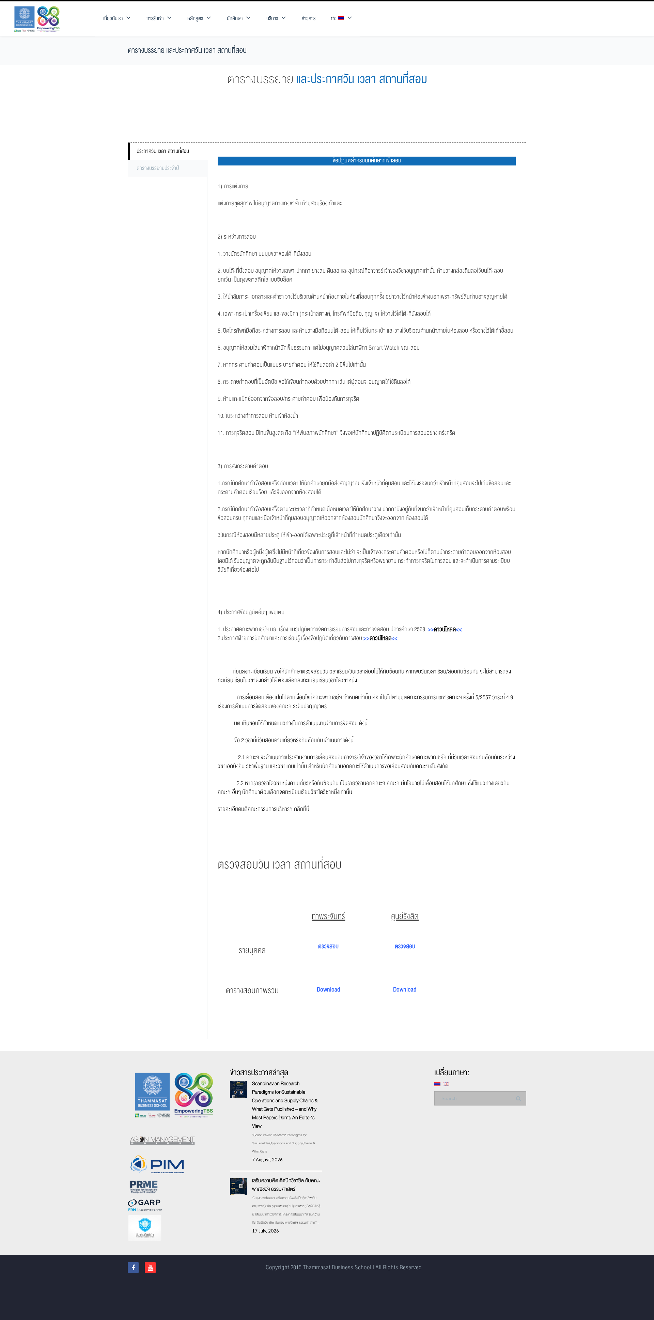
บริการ (272, 18)
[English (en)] (446, 1083)
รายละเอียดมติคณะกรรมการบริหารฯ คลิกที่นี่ (263, 809)
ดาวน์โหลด (445, 629)
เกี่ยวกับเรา (113, 18)
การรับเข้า (155, 18)
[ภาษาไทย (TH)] (437, 1083)
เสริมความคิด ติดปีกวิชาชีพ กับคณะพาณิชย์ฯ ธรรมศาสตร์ (286, 1184)
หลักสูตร (195, 18)
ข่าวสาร (308, 18)
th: (334, 18)
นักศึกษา (235, 18)
